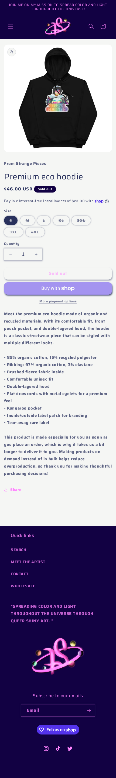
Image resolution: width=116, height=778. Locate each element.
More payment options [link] (58, 301)
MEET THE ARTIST (28, 562)
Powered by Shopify (82, 774)
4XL (38, 233)
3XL (16, 233)
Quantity (11, 244)
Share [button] (16, 490)
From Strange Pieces (48, 774)
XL (64, 221)
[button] (11, 26)
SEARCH (18, 550)
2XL (84, 221)
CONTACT (19, 574)
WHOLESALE (23, 586)
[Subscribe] (89, 710)
